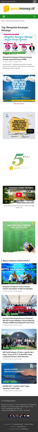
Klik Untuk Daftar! (19, 103)
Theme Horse (21, 426)
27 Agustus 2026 (8, 291)
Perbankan (14, 314)
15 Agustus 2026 (8, 390)
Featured (6, 52)
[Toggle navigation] (3, 16)
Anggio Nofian (18, 61)
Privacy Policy (29, 424)
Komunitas (21, 52)
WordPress (25, 429)
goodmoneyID (18, 291)
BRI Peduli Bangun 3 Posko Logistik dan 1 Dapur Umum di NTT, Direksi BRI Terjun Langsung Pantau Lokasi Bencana (18, 354)
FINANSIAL (14, 52)
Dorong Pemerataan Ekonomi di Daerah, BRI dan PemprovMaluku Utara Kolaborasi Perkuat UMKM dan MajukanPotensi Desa (18, 320)
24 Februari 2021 (8, 61)
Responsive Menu (35, 1)
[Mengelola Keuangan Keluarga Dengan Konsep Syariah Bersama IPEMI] (19, 44)
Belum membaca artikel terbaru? (16, 261)
